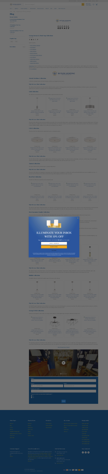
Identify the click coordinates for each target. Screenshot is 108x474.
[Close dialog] (78, 218)
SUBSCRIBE (54, 247)
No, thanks (54, 250)
